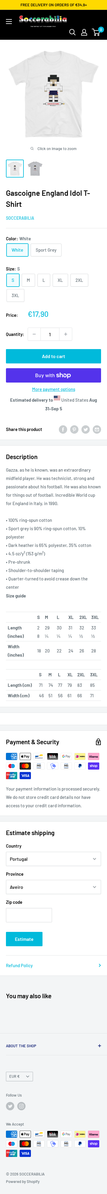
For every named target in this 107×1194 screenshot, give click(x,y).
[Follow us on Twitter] (10, 1106)
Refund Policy (19, 965)
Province (14, 874)
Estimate (24, 939)
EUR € (14, 1076)
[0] (96, 32)
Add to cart (53, 356)
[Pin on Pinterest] (74, 429)
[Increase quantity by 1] (65, 334)
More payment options (53, 389)
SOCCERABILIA (20, 218)
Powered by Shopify (23, 1181)
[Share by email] (97, 429)
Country (13, 846)
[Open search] (72, 32)
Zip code (14, 902)
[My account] (84, 32)
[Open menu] (9, 21)
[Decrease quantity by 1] (34, 334)
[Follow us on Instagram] (21, 1106)
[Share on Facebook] (63, 429)
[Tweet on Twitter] (85, 429)
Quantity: (15, 334)
